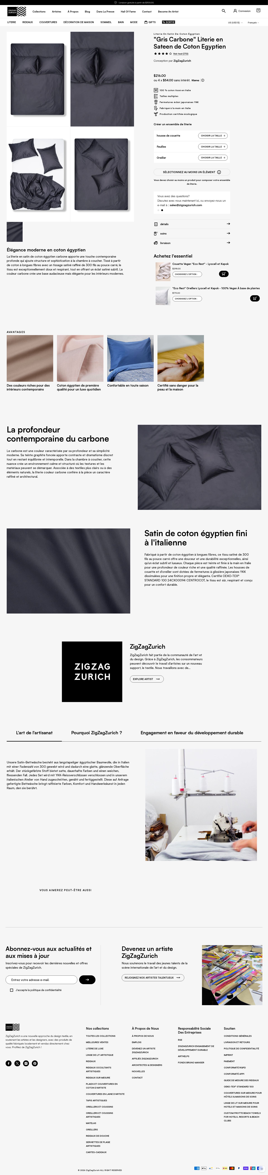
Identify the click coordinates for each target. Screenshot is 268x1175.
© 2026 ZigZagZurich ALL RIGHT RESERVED (100, 1170)
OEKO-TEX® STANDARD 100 (239, 1086)
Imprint (228, 1055)
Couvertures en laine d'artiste (105, 1094)
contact (147, 11)
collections (39, 11)
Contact (137, 1077)
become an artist (168, 11)
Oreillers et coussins (99, 1106)
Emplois (136, 1042)
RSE (180, 1039)
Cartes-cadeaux (96, 1152)
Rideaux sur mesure (98, 1077)
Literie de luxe (94, 1048)
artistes (56, 11)
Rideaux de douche (97, 1135)
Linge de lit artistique (99, 1055)
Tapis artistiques (96, 1100)
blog (87, 11)
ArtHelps (183, 1056)
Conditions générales (238, 1036)
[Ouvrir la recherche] (224, 11)
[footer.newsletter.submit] (87, 979)
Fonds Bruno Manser (191, 1062)
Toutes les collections (100, 1036)
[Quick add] (255, 298)
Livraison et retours (237, 1042)
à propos (73, 11)
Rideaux (91, 1061)
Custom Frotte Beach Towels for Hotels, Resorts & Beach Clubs (242, 1117)
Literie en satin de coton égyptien (177, 33)
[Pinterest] (35, 1065)
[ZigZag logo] (16, 11)
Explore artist (143, 679)
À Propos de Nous (143, 1036)
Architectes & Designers (147, 1065)
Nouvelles (138, 1071)
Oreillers (92, 1129)
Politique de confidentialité (241, 1048)
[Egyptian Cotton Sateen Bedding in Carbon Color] (38, 79)
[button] (258, 10)
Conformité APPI (234, 1073)
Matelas (91, 1123)
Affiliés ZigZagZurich (145, 1058)
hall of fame (128, 11)
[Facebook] (9, 1065)
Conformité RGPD (235, 1067)
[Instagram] (26, 1065)
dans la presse (105, 11)
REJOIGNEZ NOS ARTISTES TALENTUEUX (149, 977)
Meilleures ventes (97, 1042)
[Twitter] (17, 1065)
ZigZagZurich (182, 60)
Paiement (229, 1061)
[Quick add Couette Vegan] (224, 274)
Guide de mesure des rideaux (241, 1080)
